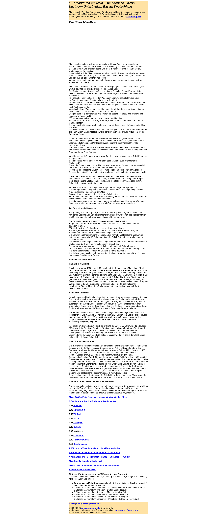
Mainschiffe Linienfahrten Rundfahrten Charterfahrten (94, 465)
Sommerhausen (81, 440)
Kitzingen (78, 423)
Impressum (120, 510)
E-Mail (72, 504)
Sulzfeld (77, 427)
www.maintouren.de (90, 508)
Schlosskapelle (133, 16)
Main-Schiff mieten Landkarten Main (86, 461)
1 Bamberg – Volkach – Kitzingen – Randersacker (92, 401)
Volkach (77, 418)
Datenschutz (133, 510)
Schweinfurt (79, 410)
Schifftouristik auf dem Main (82, 470)
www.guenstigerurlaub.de (88, 504)
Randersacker (80, 444)
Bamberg (77, 406)
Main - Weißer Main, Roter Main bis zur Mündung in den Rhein (98, 397)
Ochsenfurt (78, 435)
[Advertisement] (108, 43)
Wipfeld (77, 414)
